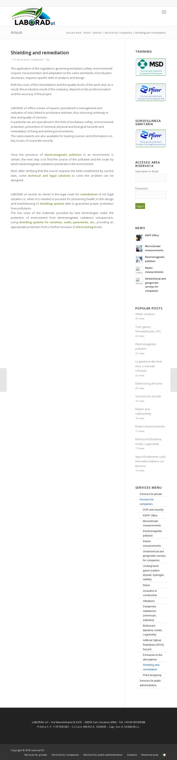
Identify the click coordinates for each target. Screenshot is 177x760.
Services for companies (118, 32)
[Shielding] (3, 380)
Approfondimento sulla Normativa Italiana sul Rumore (150, 461)
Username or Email (146, 171)
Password (141, 188)
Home (86, 32)
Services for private (148, 396)
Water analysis (145, 314)
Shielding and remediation (40, 53)
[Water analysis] (173, 380)
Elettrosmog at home (148, 383)
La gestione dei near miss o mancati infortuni (148, 366)
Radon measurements (150, 426)
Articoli (16, 32)
